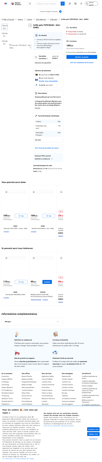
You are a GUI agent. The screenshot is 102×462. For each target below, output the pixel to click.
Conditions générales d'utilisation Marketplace (90, 382)
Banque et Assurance (48, 398)
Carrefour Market (67, 379)
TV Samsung (5, 396)
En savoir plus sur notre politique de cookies (18, 459)
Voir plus (37, 108)
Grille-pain (53, 19)
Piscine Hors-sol (27, 396)
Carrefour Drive (46, 382)
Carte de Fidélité (47, 379)
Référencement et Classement (88, 401)
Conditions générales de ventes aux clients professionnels (89, 390)
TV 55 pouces (26, 398)
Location (44, 401)
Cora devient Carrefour (69, 398)
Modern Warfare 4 (7, 387)
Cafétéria (65, 396)
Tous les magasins (67, 404)
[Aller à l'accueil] (5, 4)
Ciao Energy (5, 384)
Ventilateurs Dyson (8, 393)
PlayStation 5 (6, 404)
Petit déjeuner (41, 19)
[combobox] (50, 4)
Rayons (20, 19)
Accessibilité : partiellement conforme (91, 406)
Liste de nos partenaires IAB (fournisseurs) (59, 426)
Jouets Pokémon (27, 404)
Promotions (5, 376)
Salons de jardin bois (28, 387)
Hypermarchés (66, 376)
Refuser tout (93, 434)
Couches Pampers (27, 390)
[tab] (5, 27)
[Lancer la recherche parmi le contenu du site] (63, 3)
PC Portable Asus (7, 390)
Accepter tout (93, 429)
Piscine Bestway (27, 401)
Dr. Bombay (5, 382)
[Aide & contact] (70, 4)
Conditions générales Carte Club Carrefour (90, 396)
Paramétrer (93, 439)
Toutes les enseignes (68, 401)
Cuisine (29, 19)
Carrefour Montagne (68, 390)
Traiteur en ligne (47, 393)
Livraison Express (47, 390)
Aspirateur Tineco (7, 398)
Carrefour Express (67, 384)
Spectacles (45, 404)
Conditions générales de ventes (89, 377)
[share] (30, 25)
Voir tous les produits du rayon (47, 148)
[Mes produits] (75, 4)
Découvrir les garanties (43, 62)
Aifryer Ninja (26, 393)
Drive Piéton (46, 387)
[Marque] (58, 322)
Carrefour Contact (67, 387)
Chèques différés (7, 379)
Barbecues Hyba (27, 384)
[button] (30, 4)
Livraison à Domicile (48, 384)
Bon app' (64, 393)
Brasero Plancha (27, 376)
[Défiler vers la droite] (60, 212)
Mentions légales (87, 386)
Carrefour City (66, 382)
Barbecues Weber (27, 379)
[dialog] (51, 434)
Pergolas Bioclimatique (29, 382)
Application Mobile (48, 376)
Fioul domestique (47, 396)
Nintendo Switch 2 (7, 401)
